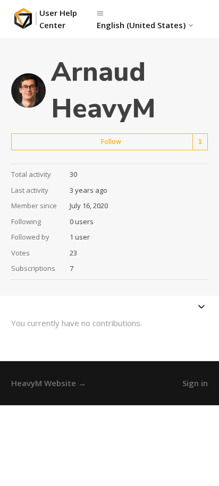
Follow (111, 141)
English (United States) (142, 25)
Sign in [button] (195, 383)
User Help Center (58, 18)
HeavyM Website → (48, 383)
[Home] (25, 18)
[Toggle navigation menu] (100, 13)
